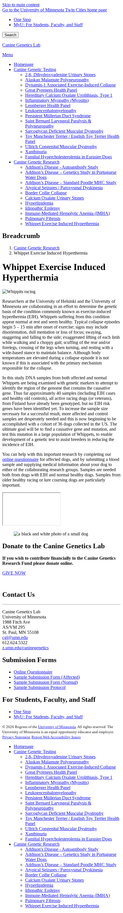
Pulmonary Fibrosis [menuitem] (42, 218)
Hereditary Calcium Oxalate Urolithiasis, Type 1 (68, 777)
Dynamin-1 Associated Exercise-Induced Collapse (70, 767)
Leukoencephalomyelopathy (50, 792)
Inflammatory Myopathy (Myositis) (57, 782)
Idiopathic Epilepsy (42, 890)
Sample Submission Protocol (40, 687)
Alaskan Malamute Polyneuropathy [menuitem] (57, 79)
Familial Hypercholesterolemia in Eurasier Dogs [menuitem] (68, 156)
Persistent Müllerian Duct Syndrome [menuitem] (58, 115)
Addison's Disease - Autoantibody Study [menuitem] (61, 167)
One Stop (22, 19)
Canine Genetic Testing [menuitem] (35, 69)
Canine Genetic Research (36, 247)
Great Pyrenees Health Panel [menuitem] (51, 90)
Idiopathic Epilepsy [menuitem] (42, 208)
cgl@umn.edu (15, 637)
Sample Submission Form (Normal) (46, 682)
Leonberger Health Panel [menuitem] (47, 105)
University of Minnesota (57, 727)
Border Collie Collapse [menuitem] (46, 192)
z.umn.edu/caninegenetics (25, 647)
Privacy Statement (16, 737)
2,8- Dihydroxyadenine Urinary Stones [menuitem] (60, 74)
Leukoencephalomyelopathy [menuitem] (50, 110)
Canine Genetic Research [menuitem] (36, 162)
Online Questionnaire (33, 672)
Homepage (23, 746)
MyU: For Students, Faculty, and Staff (48, 24)
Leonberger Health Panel (47, 787)
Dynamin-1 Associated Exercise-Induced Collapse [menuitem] (70, 84)
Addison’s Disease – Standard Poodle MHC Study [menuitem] (70, 182)
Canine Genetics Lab (21, 45)
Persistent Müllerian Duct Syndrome (58, 797)
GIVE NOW (14, 573)
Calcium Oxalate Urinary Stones (54, 880)
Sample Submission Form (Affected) (47, 677)
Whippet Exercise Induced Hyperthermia (62, 905)
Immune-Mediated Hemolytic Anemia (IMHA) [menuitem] (67, 213)
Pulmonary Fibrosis (42, 900)
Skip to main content (20, 4)
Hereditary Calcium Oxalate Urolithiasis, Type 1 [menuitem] (68, 95)
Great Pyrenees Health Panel (51, 772)
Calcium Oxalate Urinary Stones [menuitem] (54, 198)
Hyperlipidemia (39, 885)
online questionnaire (20, 459)
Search (10, 35)
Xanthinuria (36, 833)
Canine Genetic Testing (35, 751)
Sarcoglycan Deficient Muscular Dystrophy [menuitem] (64, 131)
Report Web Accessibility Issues (56, 737)
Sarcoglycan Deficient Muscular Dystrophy (64, 813)
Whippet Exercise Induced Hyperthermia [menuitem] (62, 223)
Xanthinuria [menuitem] (36, 151)
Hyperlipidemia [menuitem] (39, 203)
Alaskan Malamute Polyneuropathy (57, 761)
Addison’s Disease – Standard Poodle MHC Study (70, 864)
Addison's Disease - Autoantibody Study (61, 849)
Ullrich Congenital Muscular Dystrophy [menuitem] (61, 146)
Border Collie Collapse (46, 874)
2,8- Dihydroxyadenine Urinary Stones (60, 756)
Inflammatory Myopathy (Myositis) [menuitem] (57, 100)
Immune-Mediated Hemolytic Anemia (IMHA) (67, 895)
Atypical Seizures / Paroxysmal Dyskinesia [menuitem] (64, 187)
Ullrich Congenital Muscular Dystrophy (61, 828)
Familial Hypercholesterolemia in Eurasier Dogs (68, 839)
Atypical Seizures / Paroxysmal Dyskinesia (64, 869)
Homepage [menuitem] (23, 64)
